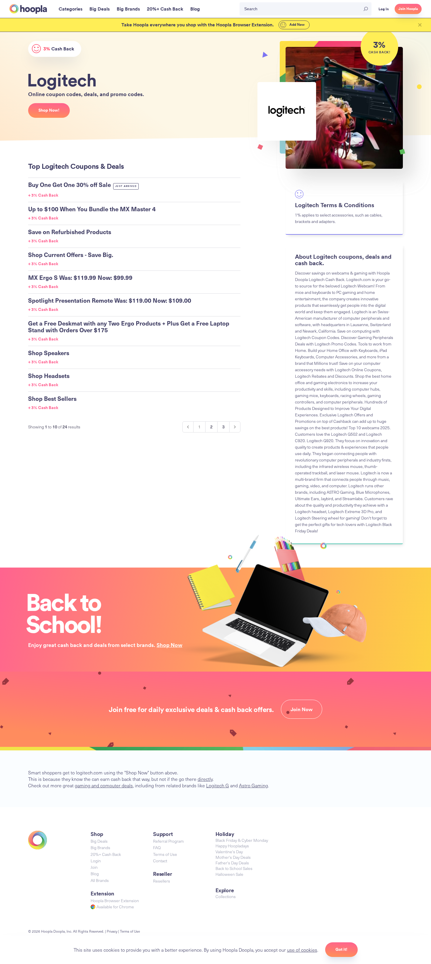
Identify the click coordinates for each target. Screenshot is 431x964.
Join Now (302, 709)
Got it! (341, 949)
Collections (226, 896)
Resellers (161, 881)
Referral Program (168, 841)
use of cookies (302, 949)
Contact (160, 861)
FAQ (157, 847)
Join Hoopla (408, 8)
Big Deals (99, 841)
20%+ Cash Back (106, 854)
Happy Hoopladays (232, 846)
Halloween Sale (229, 874)
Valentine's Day (229, 851)
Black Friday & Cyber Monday (242, 840)
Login (96, 861)
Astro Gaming (253, 785)
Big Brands (100, 847)
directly (205, 778)
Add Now (297, 24)
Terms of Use (165, 854)
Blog (95, 874)
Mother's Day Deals (233, 857)
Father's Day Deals (232, 863)
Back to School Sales (234, 868)
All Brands (100, 880)
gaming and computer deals (104, 785)
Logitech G (217, 785)
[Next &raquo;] (234, 426)
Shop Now (169, 644)
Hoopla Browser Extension (115, 900)
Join (94, 867)
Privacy (112, 931)
